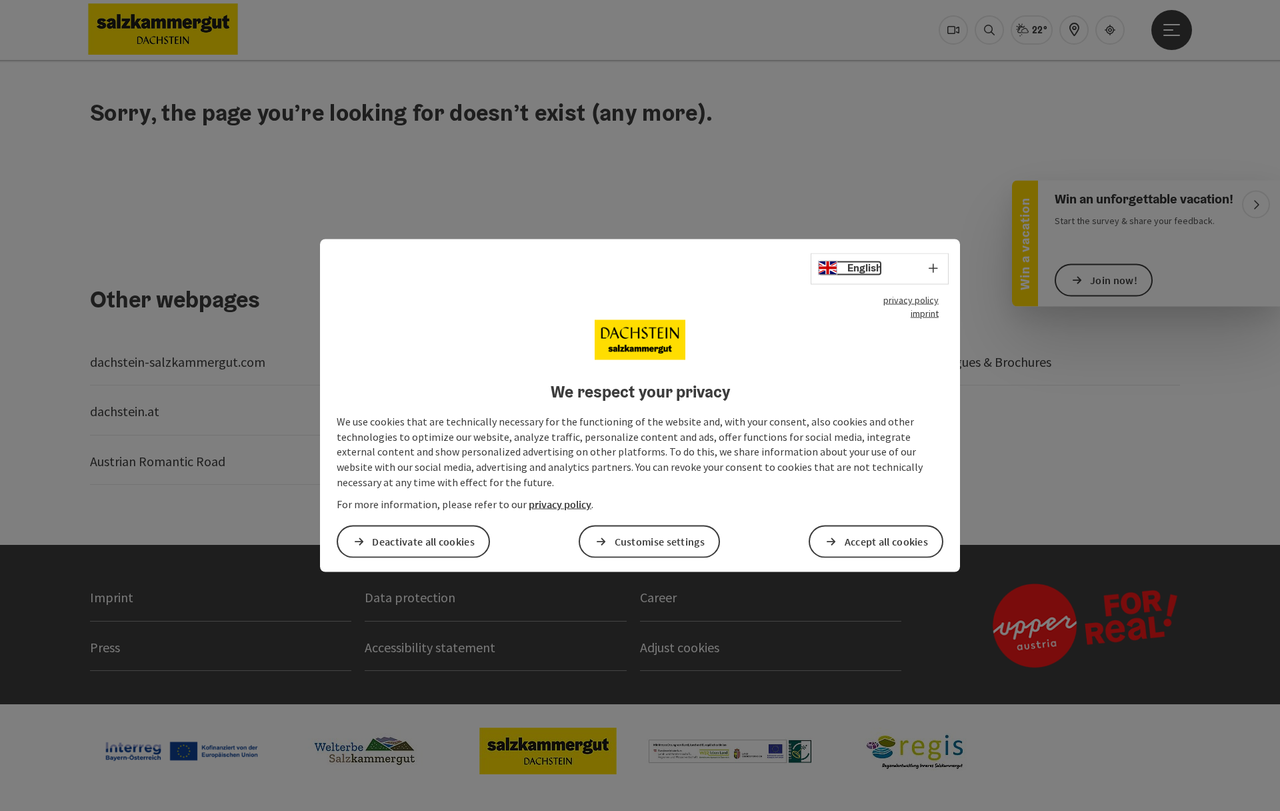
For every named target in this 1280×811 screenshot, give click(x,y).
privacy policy (911, 300)
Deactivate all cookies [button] (423, 541)
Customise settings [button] (660, 541)
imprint (925, 313)
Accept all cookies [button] (886, 541)
